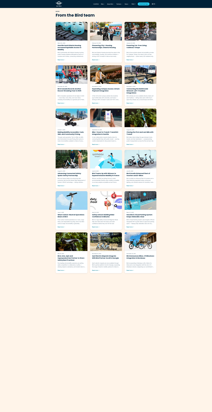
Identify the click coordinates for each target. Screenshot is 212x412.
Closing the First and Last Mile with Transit (140, 133)
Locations (96, 4)
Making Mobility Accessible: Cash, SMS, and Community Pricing (71, 133)
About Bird (110, 4)
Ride (102, 4)
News (126, 4)
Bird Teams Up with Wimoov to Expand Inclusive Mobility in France (105, 174)
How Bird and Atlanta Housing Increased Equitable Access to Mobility (69, 47)
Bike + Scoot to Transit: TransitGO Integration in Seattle (105, 133)
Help (133, 4)
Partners (119, 4)
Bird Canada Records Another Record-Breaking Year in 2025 (69, 90)
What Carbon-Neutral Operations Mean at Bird (71, 216)
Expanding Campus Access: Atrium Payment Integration (106, 90)
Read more (61, 59)
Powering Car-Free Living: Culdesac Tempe (137, 46)
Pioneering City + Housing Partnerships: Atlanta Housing (104, 46)
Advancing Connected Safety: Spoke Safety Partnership (69, 174)
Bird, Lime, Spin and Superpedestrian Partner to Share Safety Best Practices (71, 258)
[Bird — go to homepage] (59, 4)
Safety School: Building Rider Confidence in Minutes (103, 216)
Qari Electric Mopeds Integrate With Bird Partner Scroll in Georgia (105, 257)
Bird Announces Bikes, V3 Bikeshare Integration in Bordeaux (140, 257)
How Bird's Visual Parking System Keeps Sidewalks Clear (139, 216)
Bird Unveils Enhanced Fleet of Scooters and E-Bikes (138, 174)
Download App (143, 4)
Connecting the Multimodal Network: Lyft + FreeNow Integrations (137, 91)
